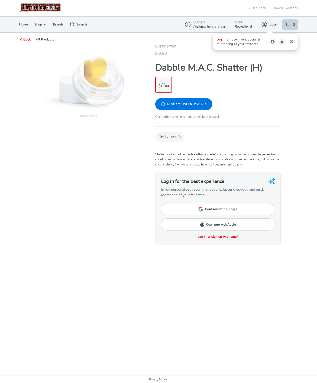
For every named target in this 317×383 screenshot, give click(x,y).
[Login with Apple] (282, 41)
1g (163, 84)
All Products (45, 39)
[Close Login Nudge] (291, 41)
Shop (38, 24)
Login (274, 24)
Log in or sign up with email (218, 236)
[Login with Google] (272, 41)
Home (23, 24)
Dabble (161, 54)
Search (81, 24)
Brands (58, 24)
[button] (255, 42)
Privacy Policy (158, 379)
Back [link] (27, 39)
